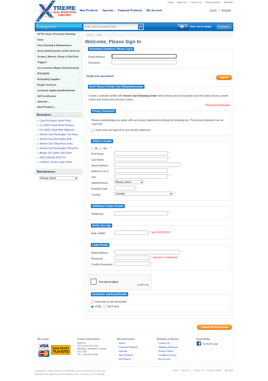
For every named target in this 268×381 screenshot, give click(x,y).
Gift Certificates (46, 96)
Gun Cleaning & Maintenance (54, 45)
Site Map (228, 2)
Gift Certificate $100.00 (53, 157)
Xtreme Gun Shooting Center (67, 370)
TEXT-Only (113, 306)
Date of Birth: (98, 233)
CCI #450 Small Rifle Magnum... (58, 129)
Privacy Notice (212, 2)
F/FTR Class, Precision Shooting (56, 34)
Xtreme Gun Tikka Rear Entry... (57, 143)
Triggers (42, 62)
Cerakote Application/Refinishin (56, 90)
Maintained (40, 374)
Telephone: (97, 213)
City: (93, 177)
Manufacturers (46, 171)
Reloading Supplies (48, 79)
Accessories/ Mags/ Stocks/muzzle (58, 67)
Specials (107, 10)
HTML (98, 306)
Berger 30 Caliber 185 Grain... (57, 152)
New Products (89, 10)
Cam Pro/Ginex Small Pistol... (56, 120)
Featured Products (130, 10)
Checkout (223, 26)
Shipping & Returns (168, 347)
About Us (182, 2)
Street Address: (99, 165)
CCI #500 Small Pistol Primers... (58, 125)
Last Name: (97, 159)
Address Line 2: (100, 171)
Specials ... (43, 101)
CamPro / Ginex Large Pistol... (57, 162)
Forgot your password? (100, 76)
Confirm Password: (102, 264)
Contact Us (196, 2)
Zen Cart (100, 370)
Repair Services (47, 84)
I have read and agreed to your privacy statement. (123, 130)
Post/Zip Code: (99, 188)
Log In (213, 10)
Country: (96, 194)
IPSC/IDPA (43, 73)
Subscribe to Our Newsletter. (111, 301)
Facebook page (210, 344)
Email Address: (96, 56)
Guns (40, 39)
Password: (94, 62)
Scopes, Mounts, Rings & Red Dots (58, 56)
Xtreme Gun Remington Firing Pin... (60, 148)
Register (226, 10)
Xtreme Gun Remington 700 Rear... (59, 134)
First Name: (97, 153)
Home (171, 2)
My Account (154, 10)
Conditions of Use (167, 355)
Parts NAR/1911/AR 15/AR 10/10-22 (58, 51)
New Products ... (47, 107)
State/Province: (99, 183)
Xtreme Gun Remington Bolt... (56, 139)
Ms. (105, 148)
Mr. (96, 148)
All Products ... (126, 359)
